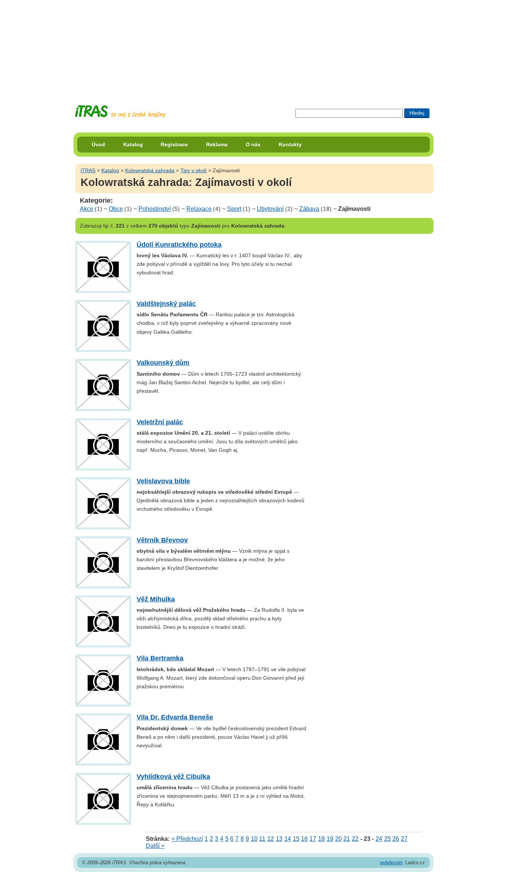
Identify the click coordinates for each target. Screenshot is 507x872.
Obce (116, 209)
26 (395, 839)
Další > (155, 846)
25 (387, 839)
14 (287, 839)
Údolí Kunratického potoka (179, 244)
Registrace (174, 144)
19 (330, 839)
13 (279, 839)
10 (254, 839)
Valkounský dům (163, 362)
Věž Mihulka (156, 599)
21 (346, 839)
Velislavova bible (163, 481)
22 (355, 839)
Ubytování (270, 209)
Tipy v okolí (193, 170)
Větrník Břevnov (162, 540)
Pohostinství (154, 209)
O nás (253, 144)
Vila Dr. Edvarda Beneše (175, 717)
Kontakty (290, 144)
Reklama (217, 144)
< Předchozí (187, 839)
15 (296, 839)
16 (304, 839)
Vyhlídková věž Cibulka (173, 776)
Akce (86, 209)
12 (270, 839)
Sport (234, 209)
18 (321, 839)
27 (404, 839)
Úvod (98, 144)
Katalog (133, 144)
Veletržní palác (160, 422)
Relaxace (199, 209)
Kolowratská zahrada (149, 170)
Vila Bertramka (160, 658)
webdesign (391, 862)
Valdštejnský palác (166, 303)
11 (262, 839)
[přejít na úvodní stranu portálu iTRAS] (120, 111)
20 (338, 839)
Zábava (309, 209)
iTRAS (88, 170)
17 (313, 839)
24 (379, 839)
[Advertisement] (253, 46)
